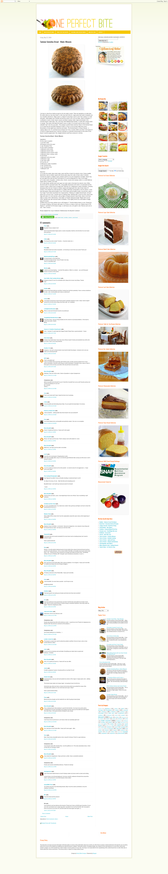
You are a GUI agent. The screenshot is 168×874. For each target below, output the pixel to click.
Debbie (46, 288)
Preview (100, 42)
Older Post (90, 816)
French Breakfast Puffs (104, 662)
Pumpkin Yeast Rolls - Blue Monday (115, 619)
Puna (45, 697)
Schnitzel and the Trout (50, 503)
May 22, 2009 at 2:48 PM (50, 499)
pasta (110, 722)
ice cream (100, 718)
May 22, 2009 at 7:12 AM (50, 294)
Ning (45, 247)
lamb (114, 718)
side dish (119, 728)
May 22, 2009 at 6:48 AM (50, 273)
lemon (120, 718)
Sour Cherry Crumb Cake (113, 636)
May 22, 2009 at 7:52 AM (50, 304)
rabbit (107, 725)
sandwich (109, 727)
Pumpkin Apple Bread (112, 694)
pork (105, 724)
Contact (100, 32)
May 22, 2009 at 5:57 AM (50, 251)
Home (40, 32)
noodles (103, 722)
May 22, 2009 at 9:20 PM (50, 606)
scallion (99, 728)
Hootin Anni (47, 677)
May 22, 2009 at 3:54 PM (50, 509)
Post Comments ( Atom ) (52, 819)
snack (107, 730)
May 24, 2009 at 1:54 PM (50, 779)
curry (116, 715)
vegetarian (112, 733)
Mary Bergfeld (47, 371)
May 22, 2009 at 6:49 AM (50, 283)
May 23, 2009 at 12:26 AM (50, 644)
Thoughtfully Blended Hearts (51, 317)
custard (123, 715)
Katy (45, 226)
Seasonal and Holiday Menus (78, 32)
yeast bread (75, 217)
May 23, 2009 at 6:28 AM (50, 672)
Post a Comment (46, 813)
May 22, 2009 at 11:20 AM (50, 388)
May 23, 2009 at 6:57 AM (50, 692)
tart (107, 731)
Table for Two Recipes (62, 32)
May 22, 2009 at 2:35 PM (50, 489)
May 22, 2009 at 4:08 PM (50, 529)
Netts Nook (47, 338)
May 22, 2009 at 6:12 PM (50, 555)
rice (113, 725)
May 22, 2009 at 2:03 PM (50, 461)
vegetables (104, 733)
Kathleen (46, 591)
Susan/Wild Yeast (48, 784)
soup (115, 730)
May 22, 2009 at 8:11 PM (50, 595)
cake (117, 710)
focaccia (124, 717)
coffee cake (111, 713)
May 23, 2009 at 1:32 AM (50, 654)
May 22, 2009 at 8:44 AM (50, 324)
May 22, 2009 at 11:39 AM (50, 397)
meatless (118, 721)
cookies (100, 715)
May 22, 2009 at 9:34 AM (50, 353)
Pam (45, 419)
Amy (45, 579)
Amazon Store (92, 32)
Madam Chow (47, 514)
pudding (119, 724)
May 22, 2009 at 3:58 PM (50, 519)
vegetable (125, 731)
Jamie (45, 668)
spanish (123, 730)
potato (112, 724)
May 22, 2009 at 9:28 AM (50, 343)
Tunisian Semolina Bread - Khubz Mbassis (117, 669)
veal (119, 731)
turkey (112, 731)
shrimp (111, 728)
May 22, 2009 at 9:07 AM (50, 333)
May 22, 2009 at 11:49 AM (50, 414)
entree (117, 717)
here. (116, 59)
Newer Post (43, 816)
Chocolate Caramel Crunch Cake (114, 627)
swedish (100, 731)
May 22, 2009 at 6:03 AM (50, 263)
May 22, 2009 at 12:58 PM (50, 423)
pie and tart (123, 722)
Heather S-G (47, 348)
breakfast (109, 710)
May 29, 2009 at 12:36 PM (50, 790)
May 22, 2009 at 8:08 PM (50, 586)
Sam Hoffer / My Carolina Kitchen (52, 278)
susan (45, 298)
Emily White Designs (81, 853)
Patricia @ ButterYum (49, 410)
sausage (123, 727)
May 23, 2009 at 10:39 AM (50, 721)
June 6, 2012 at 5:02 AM (49, 810)
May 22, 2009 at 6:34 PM (50, 566)
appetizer (108, 708)
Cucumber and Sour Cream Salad (115, 644)
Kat (45, 599)
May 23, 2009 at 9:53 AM (50, 713)
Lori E (45, 454)
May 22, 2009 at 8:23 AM (50, 312)
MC (45, 794)
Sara (45, 735)
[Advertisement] (84, 9)
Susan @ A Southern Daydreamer (52, 329)
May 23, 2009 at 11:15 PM (50, 766)
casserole (125, 710)
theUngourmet (47, 771)
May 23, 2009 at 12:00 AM (50, 634)
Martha (46, 268)
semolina (66, 217)
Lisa (45, 393)
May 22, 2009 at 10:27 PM (50, 615)
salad (119, 725)
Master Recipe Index (49, 32)
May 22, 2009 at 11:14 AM (50, 375)
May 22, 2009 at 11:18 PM (50, 625)
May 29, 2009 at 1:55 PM (50, 798)
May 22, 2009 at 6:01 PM (50, 542)
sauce (116, 727)
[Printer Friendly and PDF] (47, 217)
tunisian (70, 217)
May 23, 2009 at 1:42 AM (50, 663)
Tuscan (100, 708)
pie (117, 722)
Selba (45, 239)
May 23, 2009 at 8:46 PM (50, 749)
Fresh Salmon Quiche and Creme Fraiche (116, 686)
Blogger (94, 853)
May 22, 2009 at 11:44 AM (50, 406)
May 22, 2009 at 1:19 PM (50, 432)
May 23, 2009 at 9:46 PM (50, 758)
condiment (121, 713)
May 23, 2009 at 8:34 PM (50, 739)
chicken (113, 711)
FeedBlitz (111, 42)
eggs (111, 717)
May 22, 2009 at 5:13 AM (50, 234)
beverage (100, 710)
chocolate (101, 713)
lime (127, 718)
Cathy (45, 402)
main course (106, 721)
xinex (45, 649)
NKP (45, 358)
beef (122, 708)
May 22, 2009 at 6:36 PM (50, 574)
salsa (102, 727)
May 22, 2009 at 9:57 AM (50, 366)
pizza (99, 724)
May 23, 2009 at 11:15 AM (50, 730)
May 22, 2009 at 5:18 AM (50, 243)
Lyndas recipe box (48, 639)
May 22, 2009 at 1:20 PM (50, 440)
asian (116, 708)
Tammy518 (47, 534)
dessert (101, 717)
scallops (105, 728)
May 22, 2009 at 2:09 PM (50, 471)
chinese (123, 711)
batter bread (60, 217)
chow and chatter (48, 611)
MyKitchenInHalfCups (49, 256)
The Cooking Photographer (51, 476)
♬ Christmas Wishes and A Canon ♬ (115, 677)
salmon (126, 725)
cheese (104, 711)
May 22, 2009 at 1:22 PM (50, 449)
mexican (126, 721)
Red (45, 547)
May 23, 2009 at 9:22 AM (50, 701)
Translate (110, 161)
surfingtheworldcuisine (50, 308)
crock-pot (109, 715)
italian (108, 718)
